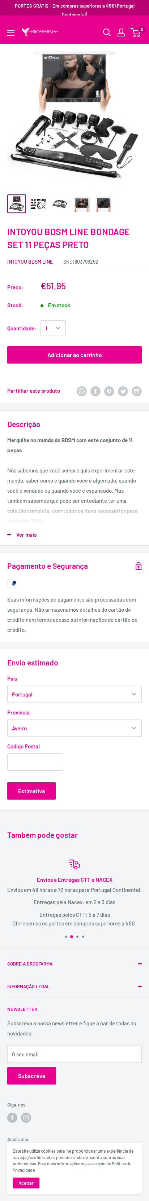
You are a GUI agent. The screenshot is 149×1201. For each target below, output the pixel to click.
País (12, 678)
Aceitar (26, 1183)
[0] (135, 32)
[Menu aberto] (10, 33)
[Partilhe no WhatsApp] (82, 390)
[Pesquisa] (133, 27)
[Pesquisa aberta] (107, 32)
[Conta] (121, 32)
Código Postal (23, 746)
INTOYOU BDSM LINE (30, 262)
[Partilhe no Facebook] (95, 390)
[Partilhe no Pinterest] (109, 390)
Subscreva (31, 1075)
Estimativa (31, 790)
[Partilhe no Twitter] (123, 390)
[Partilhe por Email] (137, 390)
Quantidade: (21, 328)
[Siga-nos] (12, 1118)
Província (18, 712)
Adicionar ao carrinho (74, 354)
